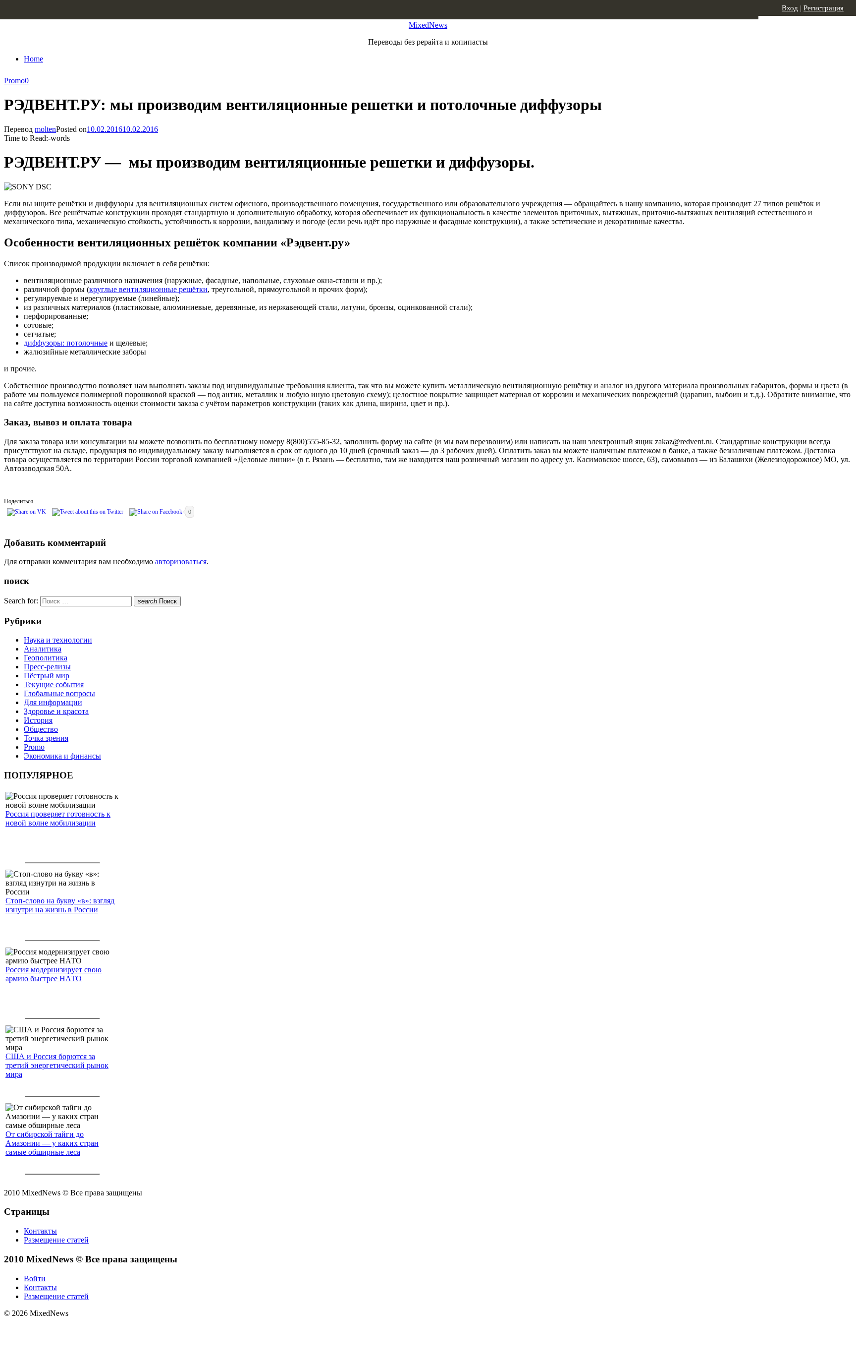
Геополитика (45, 657)
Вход (790, 8)
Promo (14, 80)
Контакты (40, 1231)
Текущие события (54, 684)
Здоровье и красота (56, 711)
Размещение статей (56, 1240)
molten (45, 129)
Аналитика (42, 649)
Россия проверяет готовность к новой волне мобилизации (57, 818)
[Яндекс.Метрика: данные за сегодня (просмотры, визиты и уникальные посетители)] (82, 1330)
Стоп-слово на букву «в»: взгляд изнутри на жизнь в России (59, 905)
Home (33, 59)
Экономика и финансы (62, 756)
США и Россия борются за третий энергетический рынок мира (56, 1065)
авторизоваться (181, 561)
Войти (35, 1278)
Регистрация (823, 8)
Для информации (53, 702)
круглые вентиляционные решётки (148, 289)
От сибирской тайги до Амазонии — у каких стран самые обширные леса (52, 1143)
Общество (41, 729)
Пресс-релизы (47, 666)
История (38, 720)
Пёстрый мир (46, 675)
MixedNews (428, 25)
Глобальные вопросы (59, 693)
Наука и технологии (58, 640)
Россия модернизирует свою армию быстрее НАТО (53, 974)
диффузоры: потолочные (65, 343)
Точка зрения (46, 738)
